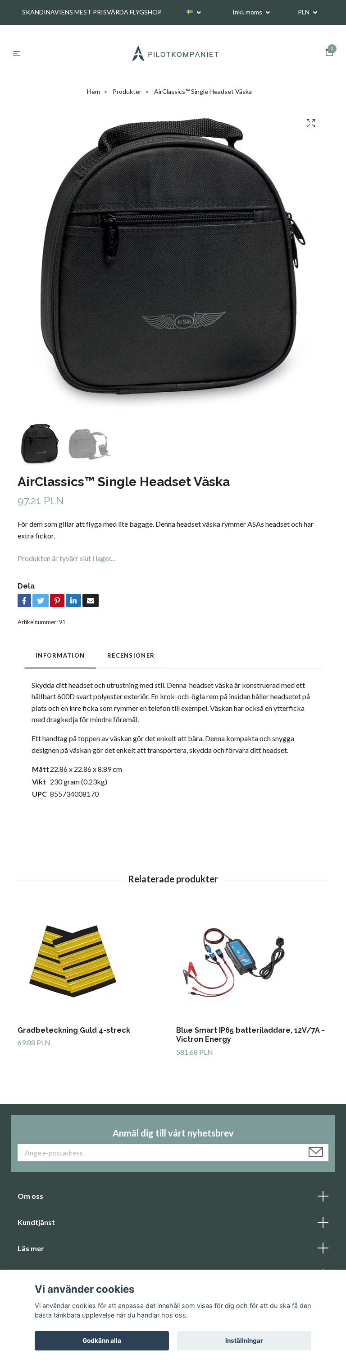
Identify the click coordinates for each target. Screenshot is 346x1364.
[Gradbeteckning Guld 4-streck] (93, 962)
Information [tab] (60, 655)
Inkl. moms (248, 12)
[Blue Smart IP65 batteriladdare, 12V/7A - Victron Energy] (252, 962)
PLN (304, 12)
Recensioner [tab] (131, 655)
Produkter (127, 91)
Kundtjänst (36, 1222)
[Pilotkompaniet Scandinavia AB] (175, 53)
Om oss (30, 1196)
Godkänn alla (101, 1340)
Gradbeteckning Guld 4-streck (74, 1030)
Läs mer (31, 1248)
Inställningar (244, 1340)
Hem (93, 91)
